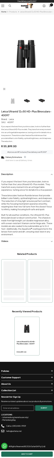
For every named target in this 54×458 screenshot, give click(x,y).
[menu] (2, 5)
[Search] (9, 5)
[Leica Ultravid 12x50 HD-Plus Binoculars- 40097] (27, 329)
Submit (44, 408)
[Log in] (44, 5)
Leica (11, 119)
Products (13, 12)
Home (3, 12)
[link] (14, 292)
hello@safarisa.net (14, 431)
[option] (27, 1)
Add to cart (27, 454)
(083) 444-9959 (19, 426)
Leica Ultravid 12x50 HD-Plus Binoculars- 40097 (26, 343)
